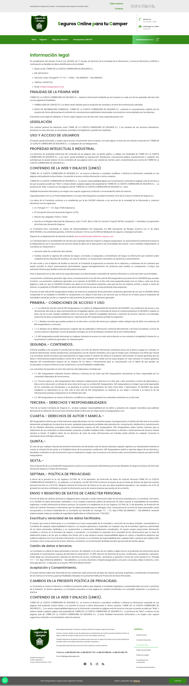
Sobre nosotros (116, 3)
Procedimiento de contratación (142, 661)
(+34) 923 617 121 (88, 652)
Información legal (142, 645)
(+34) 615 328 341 (104, 652)
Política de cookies (142, 655)
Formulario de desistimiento (145, 667)
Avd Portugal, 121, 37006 (151, 26)
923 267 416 (147, 19)
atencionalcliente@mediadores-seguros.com (93, 236)
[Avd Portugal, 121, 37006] (140, 26)
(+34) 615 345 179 (120, 652)
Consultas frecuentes (143, 640)
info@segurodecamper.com (70, 656)
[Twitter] (139, 6)
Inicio (34, 39)
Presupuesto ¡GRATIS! (82, 39)
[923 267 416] (140, 19)
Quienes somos (141, 635)
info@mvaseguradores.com (52, 87)
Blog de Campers (60, 39)
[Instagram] (97, 664)
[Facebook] (85, 664)
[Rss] (103, 664)
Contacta (119, 8)
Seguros (43, 39)
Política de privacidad (143, 650)
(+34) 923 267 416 (72, 652)
